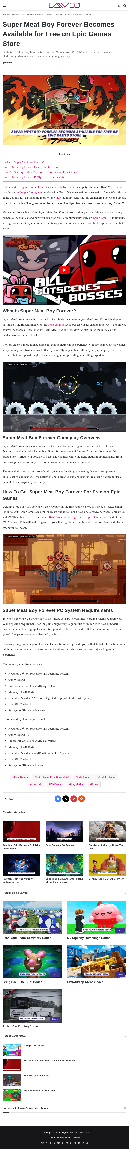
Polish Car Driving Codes (21, 1026)
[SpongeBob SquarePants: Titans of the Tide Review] (64, 865)
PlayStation (77, 784)
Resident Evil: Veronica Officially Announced (49, 1060)
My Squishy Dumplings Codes (88, 938)
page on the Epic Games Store (75, 517)
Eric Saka (9, 62)
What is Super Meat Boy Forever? (24, 162)
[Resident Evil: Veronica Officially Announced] (21, 831)
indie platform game (29, 192)
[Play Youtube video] (64, 270)
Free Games (17, 14)
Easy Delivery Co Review (60, 845)
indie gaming (56, 324)
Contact (76, 1137)
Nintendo (37, 784)
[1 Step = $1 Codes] (12, 1050)
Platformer (56, 784)
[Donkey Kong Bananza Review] (107, 865)
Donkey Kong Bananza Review (106, 878)
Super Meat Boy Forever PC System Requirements (34, 177)
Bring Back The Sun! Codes (22, 982)
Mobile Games (107, 777)
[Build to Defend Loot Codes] (12, 1095)
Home (7, 14)
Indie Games (84, 777)
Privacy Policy (63, 1137)
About (52, 1137)
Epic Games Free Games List (52, 777)
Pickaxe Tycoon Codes (37, 1075)
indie (59, 197)
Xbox (95, 784)
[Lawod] (64, 5)
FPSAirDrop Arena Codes (85, 982)
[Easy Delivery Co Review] (64, 831)
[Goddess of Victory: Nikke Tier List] (107, 831)
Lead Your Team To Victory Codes (27, 938)
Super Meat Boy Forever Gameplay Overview (31, 167)
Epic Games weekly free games (57, 187)
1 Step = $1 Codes (34, 1045)
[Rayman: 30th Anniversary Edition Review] (21, 865)
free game (23, 187)
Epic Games (100, 218)
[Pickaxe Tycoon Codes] (12, 1080)
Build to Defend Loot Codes (40, 1090)
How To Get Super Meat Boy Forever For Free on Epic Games (40, 172)
